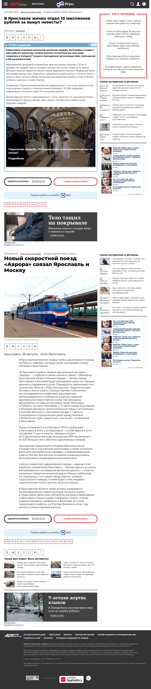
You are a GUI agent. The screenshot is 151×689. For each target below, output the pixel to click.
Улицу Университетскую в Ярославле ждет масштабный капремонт (123, 46)
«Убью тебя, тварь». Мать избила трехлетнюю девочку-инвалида (123, 22)
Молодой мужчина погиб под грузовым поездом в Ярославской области (32, 574)
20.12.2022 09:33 (11, 12)
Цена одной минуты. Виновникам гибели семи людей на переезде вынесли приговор (78, 574)
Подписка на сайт (32, 638)
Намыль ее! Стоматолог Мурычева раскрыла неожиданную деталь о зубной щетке (128, 107)
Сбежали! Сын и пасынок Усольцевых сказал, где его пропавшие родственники (129, 117)
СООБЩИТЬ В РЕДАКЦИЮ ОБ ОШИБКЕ (72, 638)
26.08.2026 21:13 (11, 254)
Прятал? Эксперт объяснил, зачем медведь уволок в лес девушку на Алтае (128, 280)
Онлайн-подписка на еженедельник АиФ (116, 635)
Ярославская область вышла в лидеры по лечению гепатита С (123, 57)
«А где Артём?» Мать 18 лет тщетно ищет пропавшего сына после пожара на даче (128, 87)
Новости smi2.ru (14, 244)
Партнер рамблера (49, 678)
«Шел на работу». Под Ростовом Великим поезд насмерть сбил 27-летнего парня (79, 565)
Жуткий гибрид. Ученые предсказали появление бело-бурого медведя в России (129, 97)
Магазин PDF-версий (84, 635)
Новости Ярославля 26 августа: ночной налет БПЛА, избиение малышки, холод (123, 34)
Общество (20, 31)
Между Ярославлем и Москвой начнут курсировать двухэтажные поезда (32, 565)
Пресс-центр (54, 635)
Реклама (68, 635)
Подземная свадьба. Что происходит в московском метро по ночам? (50, 151)
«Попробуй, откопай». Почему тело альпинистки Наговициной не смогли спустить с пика (128, 261)
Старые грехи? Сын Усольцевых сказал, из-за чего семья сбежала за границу (128, 136)
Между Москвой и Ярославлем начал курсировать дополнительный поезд (31, 583)
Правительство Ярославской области (21, 339)
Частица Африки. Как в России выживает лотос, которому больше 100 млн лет (128, 270)
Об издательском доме (35, 635)
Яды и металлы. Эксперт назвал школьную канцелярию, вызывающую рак (126, 290)
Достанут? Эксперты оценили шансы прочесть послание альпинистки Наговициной (129, 309)
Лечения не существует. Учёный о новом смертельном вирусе (127, 125)
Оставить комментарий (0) (75, 182)
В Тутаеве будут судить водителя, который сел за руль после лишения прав (123, 69)
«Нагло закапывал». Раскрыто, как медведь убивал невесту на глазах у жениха (128, 300)
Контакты (48, 638)
